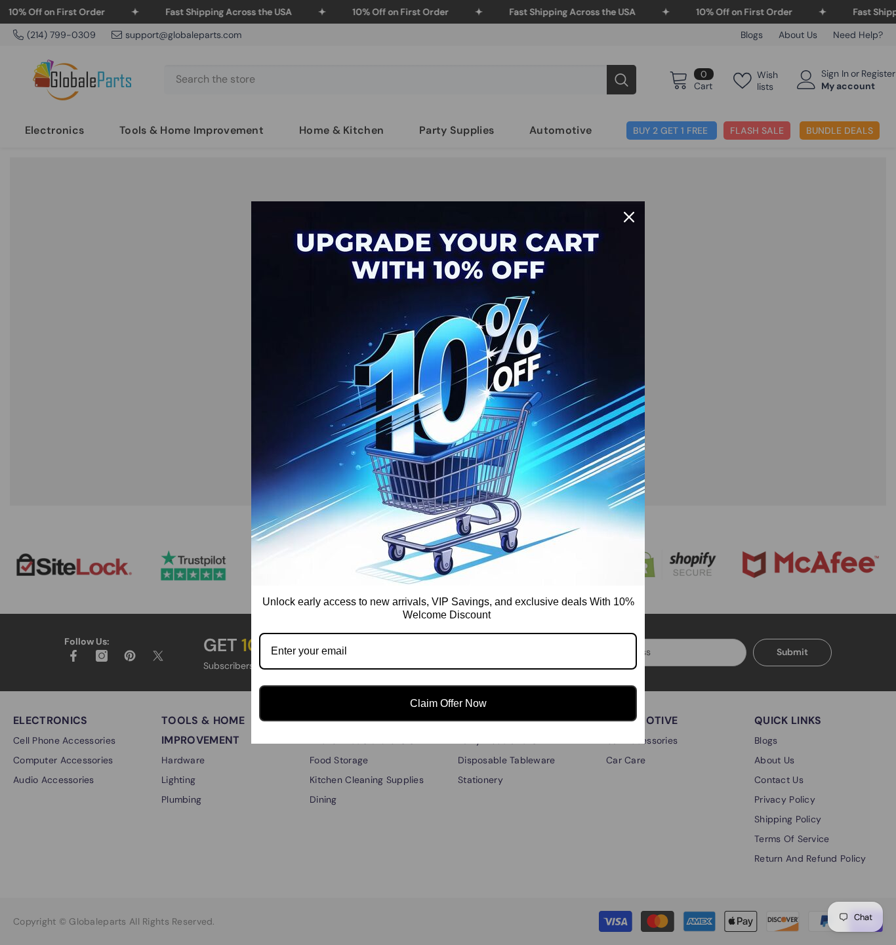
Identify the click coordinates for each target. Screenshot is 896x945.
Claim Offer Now (448, 703)
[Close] (629, 217)
